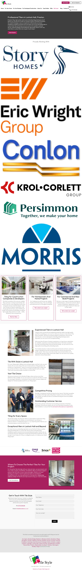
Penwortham (26, 545)
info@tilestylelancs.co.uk (22, 508)
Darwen (39, 540)
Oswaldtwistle (51, 543)
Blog (61, 8)
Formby (53, 540)
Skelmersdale (38, 545)
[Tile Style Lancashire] (10, 2)
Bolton (49, 539)
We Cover (56, 8)
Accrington (24, 539)
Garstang (29, 542)
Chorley (30, 540)
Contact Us (66, 8)
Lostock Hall (35, 543)
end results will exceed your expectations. (63, 406)
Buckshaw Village (55, 539)
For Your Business (17, 8)
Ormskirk (57, 543)
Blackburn (38, 539)
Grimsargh (44, 542)
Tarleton (50, 545)
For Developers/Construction (29, 8)
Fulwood (58, 540)
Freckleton (24, 542)
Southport (44, 545)
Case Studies (46, 8)
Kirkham (53, 542)
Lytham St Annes (43, 543)
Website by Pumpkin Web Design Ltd (41, 569)
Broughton (24, 540)
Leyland (24, 543)
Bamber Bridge (32, 539)
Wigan (38, 546)
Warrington (55, 545)
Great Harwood (37, 542)
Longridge (29, 543)
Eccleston (44, 540)
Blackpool (44, 539)
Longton (58, 542)
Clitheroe (34, 540)
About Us (39, 8)
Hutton (49, 542)
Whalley (34, 546)
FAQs (51, 8)
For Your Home (8, 8)
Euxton (49, 540)
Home (2, 8)
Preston (32, 545)
